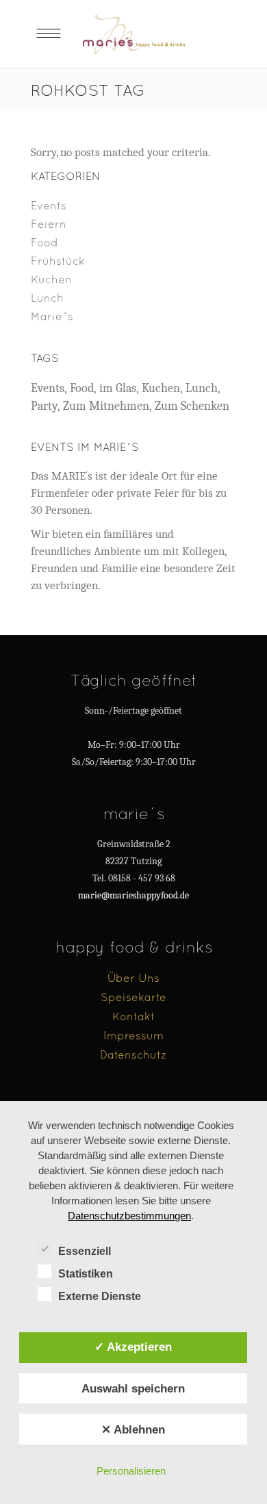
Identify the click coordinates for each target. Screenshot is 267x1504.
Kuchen (51, 279)
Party (44, 406)
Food (44, 242)
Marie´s (52, 316)
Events (48, 205)
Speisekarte (133, 997)
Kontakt (133, 1016)
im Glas (117, 388)
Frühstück (58, 261)
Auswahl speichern (133, 1388)
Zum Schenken (192, 406)
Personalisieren (131, 1471)
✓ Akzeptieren (133, 1346)
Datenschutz (133, 1054)
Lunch (47, 297)
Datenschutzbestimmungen (129, 1215)
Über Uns (133, 978)
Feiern (48, 224)
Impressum (133, 1035)
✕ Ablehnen (133, 1429)
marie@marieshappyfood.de (133, 895)
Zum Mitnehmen (106, 406)
